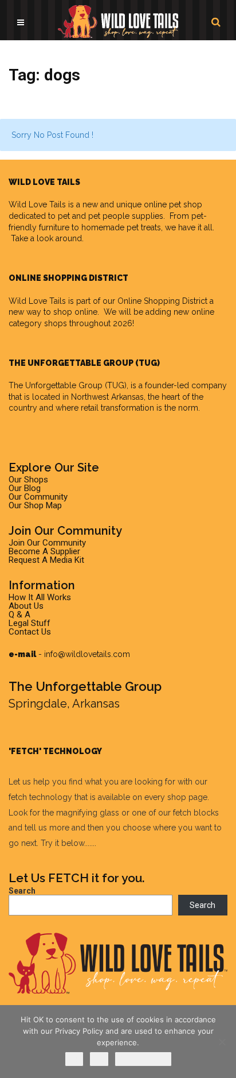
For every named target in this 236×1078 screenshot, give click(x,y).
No (99, 1059)
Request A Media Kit (46, 560)
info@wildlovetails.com (87, 654)
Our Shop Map (35, 505)
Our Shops (28, 479)
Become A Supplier (44, 551)
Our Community (38, 497)
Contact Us (30, 632)
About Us (26, 606)
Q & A (19, 614)
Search (22, 891)
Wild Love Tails (37, 204)
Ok (74, 1059)
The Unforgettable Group (56, 385)
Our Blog (25, 488)
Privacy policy (143, 1059)
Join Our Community (47, 543)
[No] (221, 1042)
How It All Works (40, 597)
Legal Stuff (29, 623)
